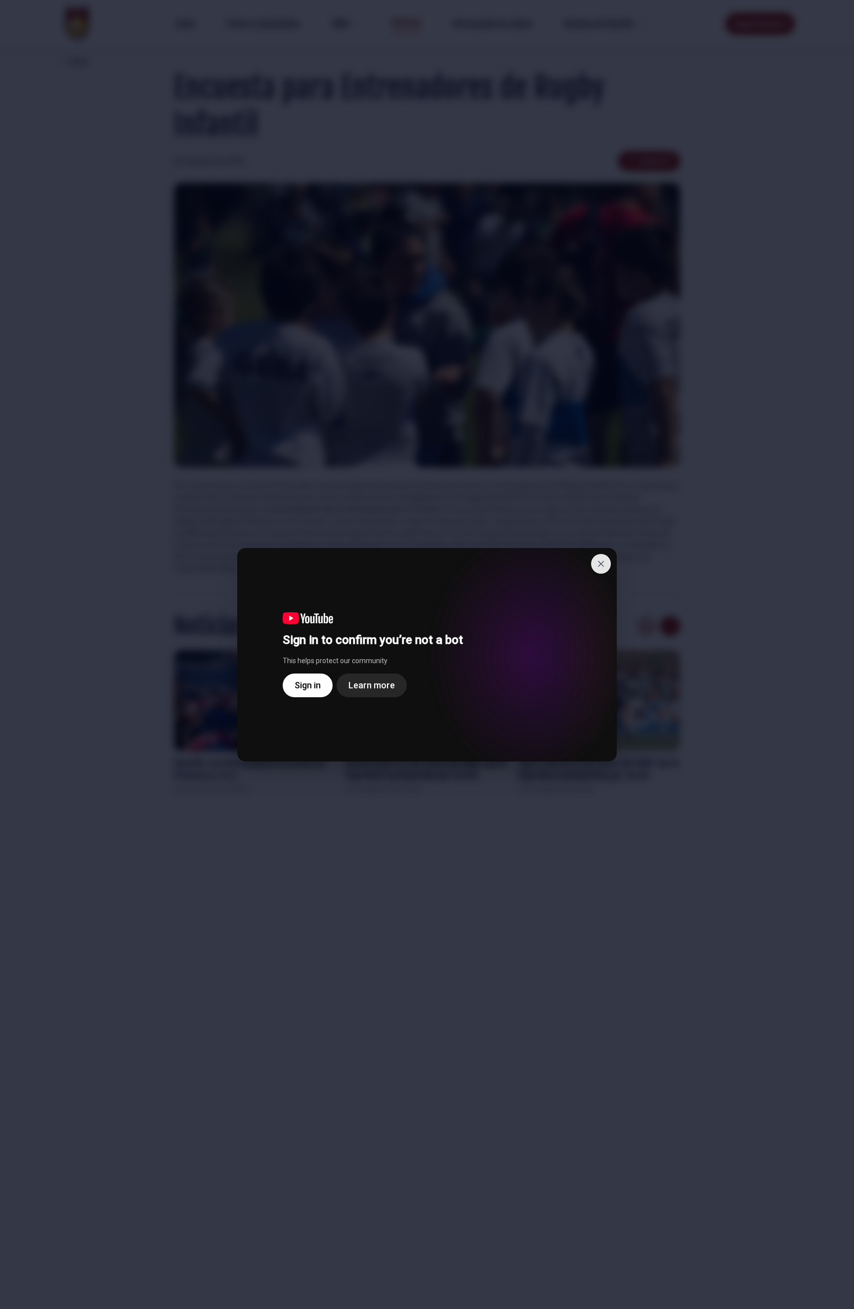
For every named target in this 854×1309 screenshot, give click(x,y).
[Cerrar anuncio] (601, 564)
